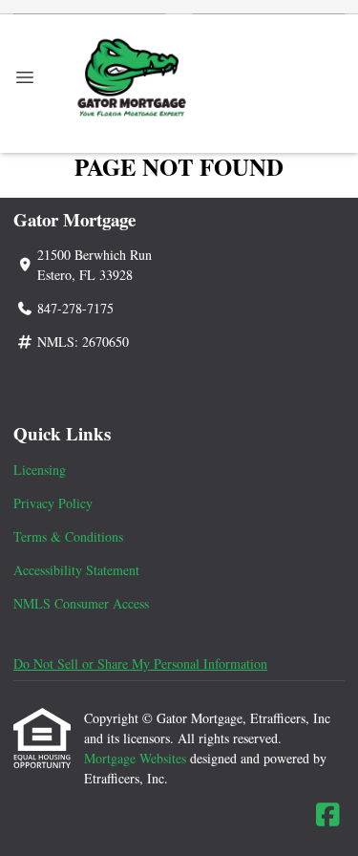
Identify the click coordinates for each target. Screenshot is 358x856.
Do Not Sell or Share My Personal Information (140, 663)
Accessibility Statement (76, 570)
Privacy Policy (53, 503)
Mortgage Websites (137, 758)
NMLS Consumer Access (81, 603)
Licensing (39, 469)
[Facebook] (328, 815)
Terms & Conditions (68, 536)
